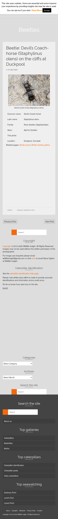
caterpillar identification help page (24, 273)
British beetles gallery (41, 145)
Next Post (50, 221)
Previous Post (10, 221)
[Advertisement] (29, 177)
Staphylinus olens (29, 210)
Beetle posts (25, 145)
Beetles (10, 210)
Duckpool (20, 210)
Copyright (7, 246)
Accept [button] (47, 10)
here (33, 258)
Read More (37, 10)
